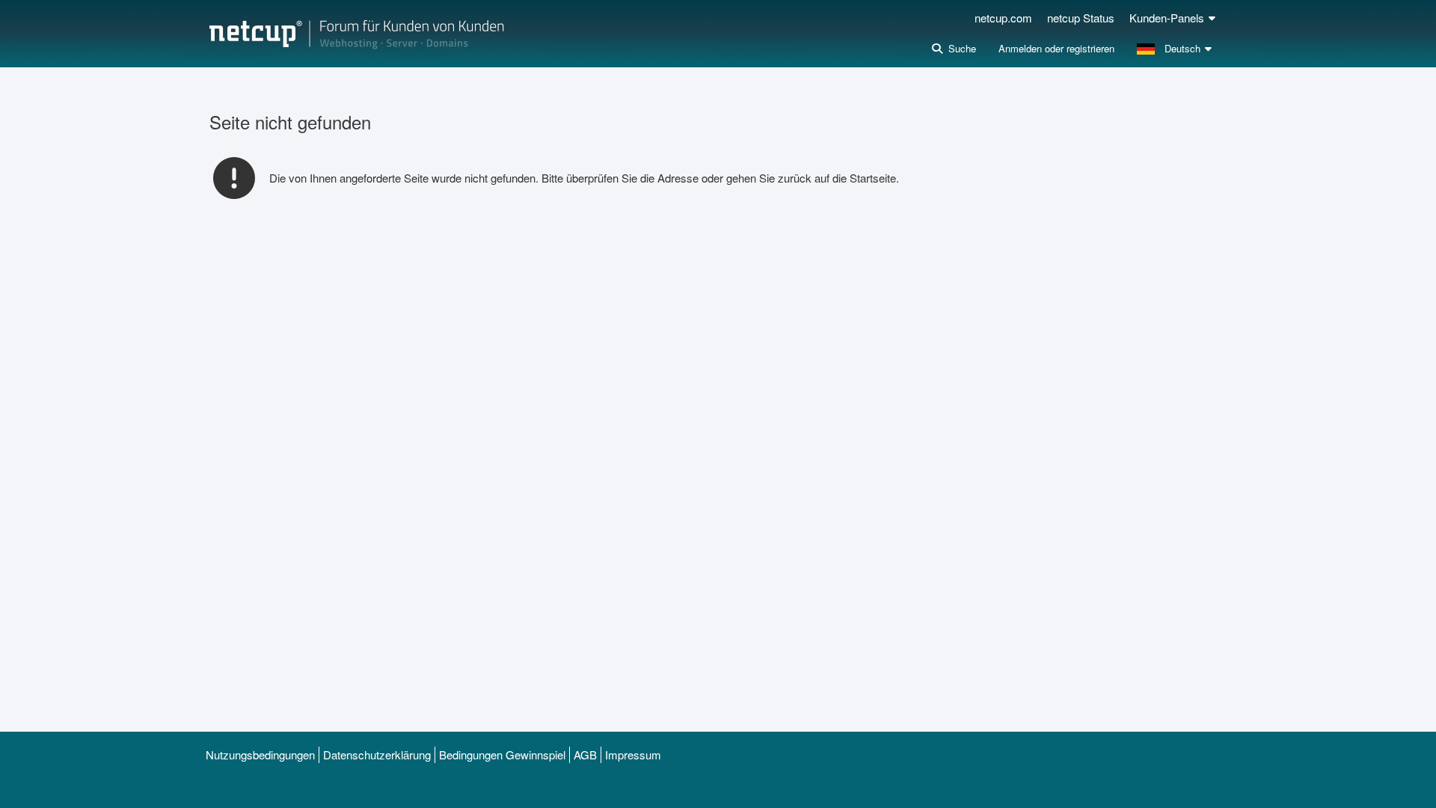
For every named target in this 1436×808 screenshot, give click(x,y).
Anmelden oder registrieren (1056, 48)
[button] (1176, 49)
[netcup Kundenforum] (356, 33)
